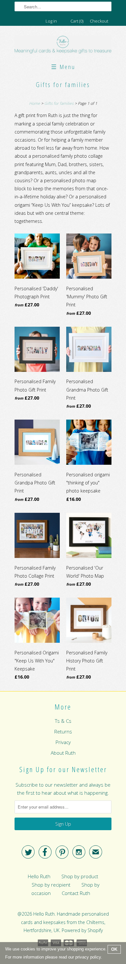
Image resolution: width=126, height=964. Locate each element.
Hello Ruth (39, 876)
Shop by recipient (51, 884)
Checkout (99, 21)
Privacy (63, 742)
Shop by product (79, 876)
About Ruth (63, 753)
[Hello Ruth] (63, 45)
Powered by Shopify (82, 930)
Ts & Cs (63, 721)
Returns (63, 731)
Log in (51, 21)
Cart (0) (76, 21)
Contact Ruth (76, 893)
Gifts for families (63, 84)
